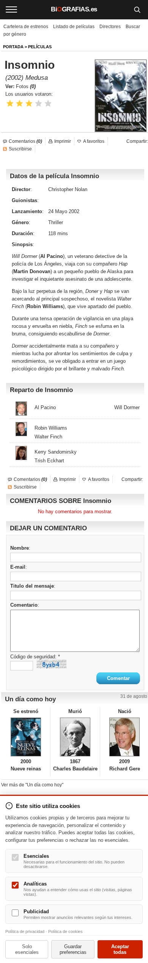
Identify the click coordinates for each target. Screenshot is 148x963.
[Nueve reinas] (25, 737)
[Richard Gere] (124, 737)
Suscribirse (20, 149)
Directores (110, 26)
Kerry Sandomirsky (56, 452)
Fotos (26, 86)
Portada (13, 46)
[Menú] (11, 9)
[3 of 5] (29, 103)
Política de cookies (65, 931)
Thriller (55, 222)
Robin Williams (51, 428)
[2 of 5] (19, 103)
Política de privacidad (24, 931)
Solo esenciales (27, 949)
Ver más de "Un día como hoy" (32, 784)
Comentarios (25, 141)
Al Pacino (45, 407)
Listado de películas (73, 26)
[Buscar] (137, 9)
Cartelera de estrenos (25, 26)
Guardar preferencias (73, 949)
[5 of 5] (48, 103)
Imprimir (62, 141)
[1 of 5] (10, 103)
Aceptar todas (120, 949)
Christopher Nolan (67, 189)
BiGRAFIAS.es (74, 9)
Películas (40, 46)
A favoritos (93, 141)
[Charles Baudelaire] (75, 737)
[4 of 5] (38, 103)
